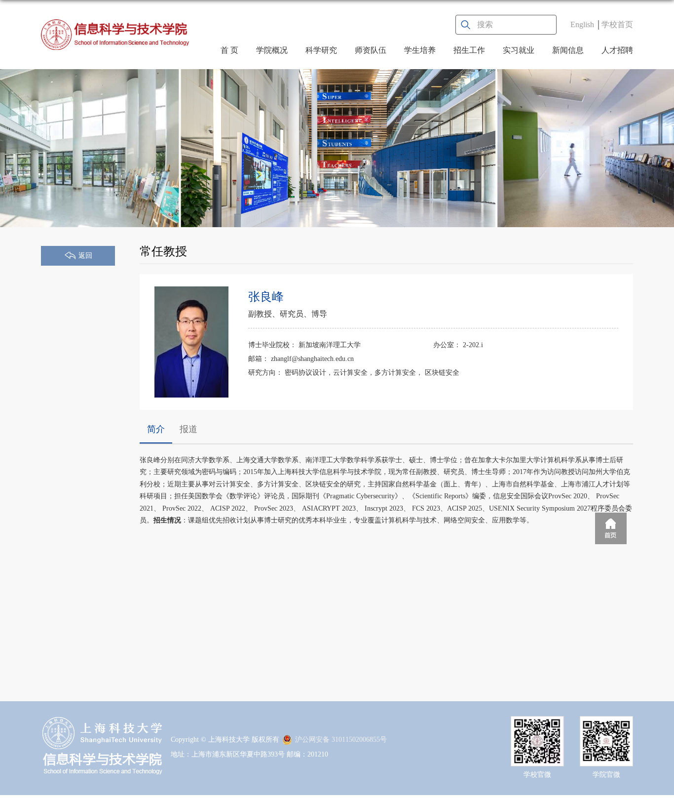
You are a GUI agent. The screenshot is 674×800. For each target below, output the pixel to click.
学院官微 (606, 774)
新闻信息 (568, 50)
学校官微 (537, 774)
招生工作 (469, 50)
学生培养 (420, 50)
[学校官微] (537, 724)
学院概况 (272, 50)
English (582, 24)
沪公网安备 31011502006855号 (341, 739)
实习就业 (518, 50)
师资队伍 (370, 50)
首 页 (229, 50)
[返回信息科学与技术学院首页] (115, 34)
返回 (85, 255)
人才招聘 (617, 50)
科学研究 (321, 50)
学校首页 (617, 24)
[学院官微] (606, 724)
